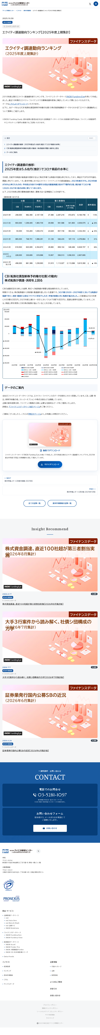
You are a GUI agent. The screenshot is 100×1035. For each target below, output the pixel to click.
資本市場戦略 (27, 10)
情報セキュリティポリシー (50, 1008)
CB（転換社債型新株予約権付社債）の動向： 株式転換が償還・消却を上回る (31, 148)
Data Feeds (9, 956)
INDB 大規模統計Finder (15, 949)
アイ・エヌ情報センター (8, 10)
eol (7, 918)
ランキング (7, 971)
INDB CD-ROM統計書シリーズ (17, 952)
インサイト (19, 10)
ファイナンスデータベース (12, 932)
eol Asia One (11, 920)
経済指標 (7, 966)
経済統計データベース (11, 942)
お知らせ (53, 989)
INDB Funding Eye (75, 97)
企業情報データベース (11, 915)
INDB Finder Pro (13, 947)
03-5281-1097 (52, 795)
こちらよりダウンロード (18, 104)
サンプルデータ (9, 984)
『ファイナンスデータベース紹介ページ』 (24, 407)
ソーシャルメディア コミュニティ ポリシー (50, 1011)
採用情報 (55, 975)
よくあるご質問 (56, 982)
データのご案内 (10, 152)
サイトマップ (50, 1018)
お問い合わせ (55, 995)
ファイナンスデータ (12, 26)
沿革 (53, 971)
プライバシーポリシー (50, 1005)
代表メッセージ (56, 966)
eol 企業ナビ (10, 925)
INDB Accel (10, 944)
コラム (6, 979)
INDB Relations (12, 928)
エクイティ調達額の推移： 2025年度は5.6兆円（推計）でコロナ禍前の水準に (32, 144)
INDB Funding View (14, 937)
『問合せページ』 (34, 414)
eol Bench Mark (12, 923)
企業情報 (53, 962)
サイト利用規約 (50, 1014)
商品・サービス (8, 911)
